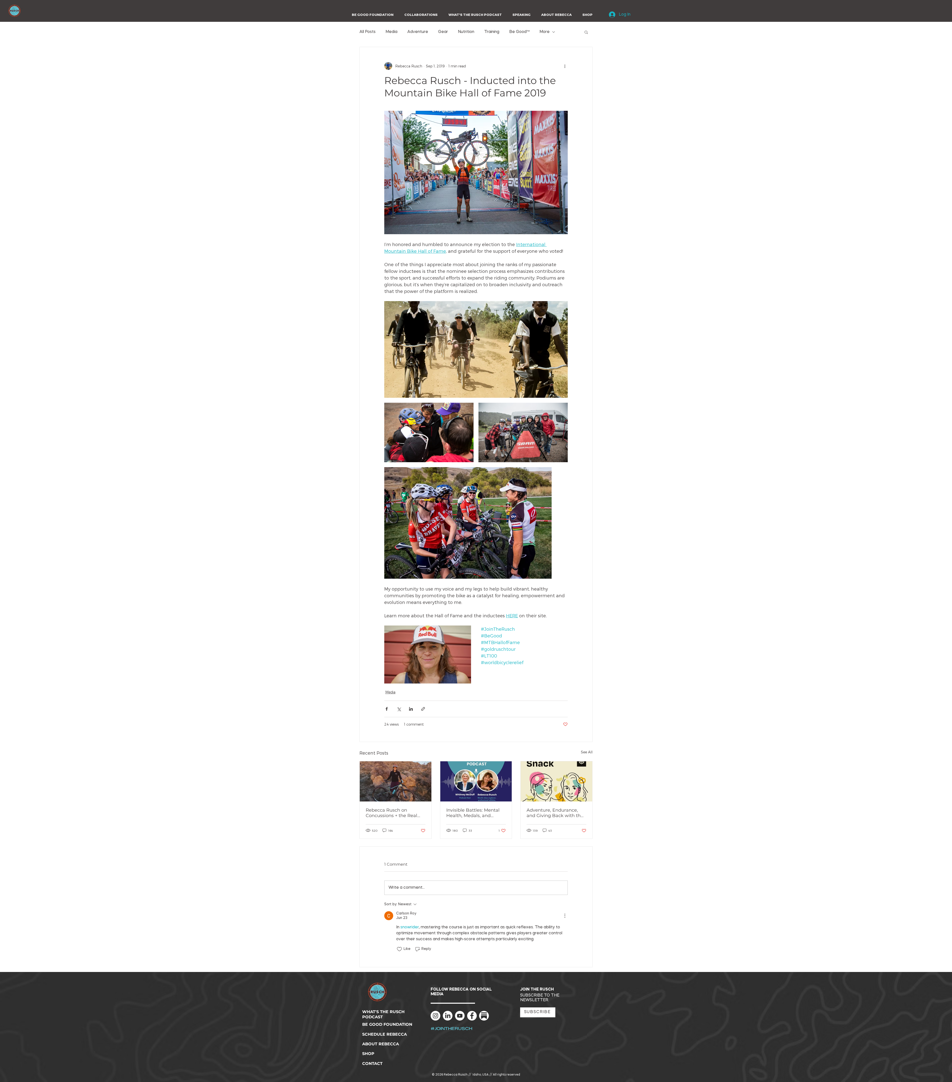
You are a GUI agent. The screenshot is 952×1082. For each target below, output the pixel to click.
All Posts (367, 32)
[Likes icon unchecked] (399, 949)
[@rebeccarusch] (435, 1016)
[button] (419, 14)
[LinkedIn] (447, 1016)
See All (587, 752)
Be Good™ (519, 32)
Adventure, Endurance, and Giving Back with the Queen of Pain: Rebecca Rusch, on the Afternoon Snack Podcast (555, 812)
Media (391, 32)
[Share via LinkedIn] (411, 709)
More (544, 32)
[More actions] (565, 66)
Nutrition (466, 32)
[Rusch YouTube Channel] (460, 1016)
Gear (443, 32)
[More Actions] (565, 916)
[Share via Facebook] (386, 709)
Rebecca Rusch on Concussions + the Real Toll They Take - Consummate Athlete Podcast (391, 812)
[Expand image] (476, 349)
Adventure (417, 32)
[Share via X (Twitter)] (398, 709)
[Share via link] (423, 709)
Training (491, 32)
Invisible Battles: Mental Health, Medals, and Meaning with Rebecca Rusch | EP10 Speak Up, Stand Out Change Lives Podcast (473, 812)
